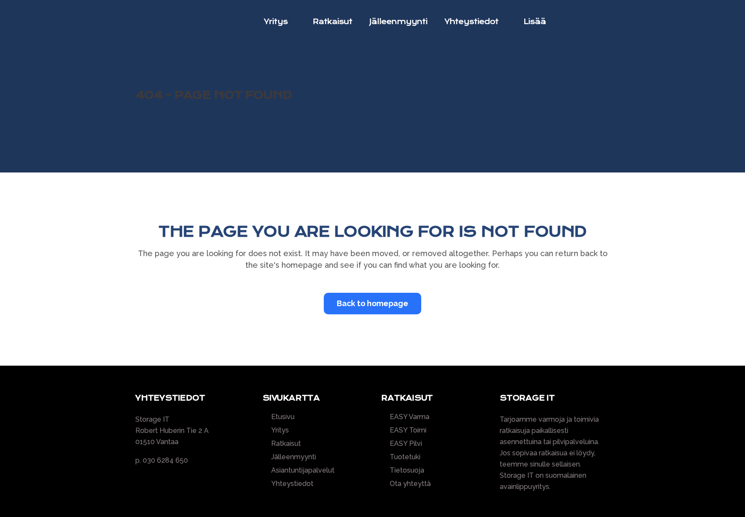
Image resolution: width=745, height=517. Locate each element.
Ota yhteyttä (410, 484)
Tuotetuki (405, 457)
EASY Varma (409, 417)
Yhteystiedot (292, 484)
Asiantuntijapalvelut (303, 470)
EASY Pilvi (406, 444)
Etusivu (282, 417)
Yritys (280, 430)
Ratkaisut (286, 444)
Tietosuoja (407, 470)
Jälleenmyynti (293, 457)
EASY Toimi (408, 430)
